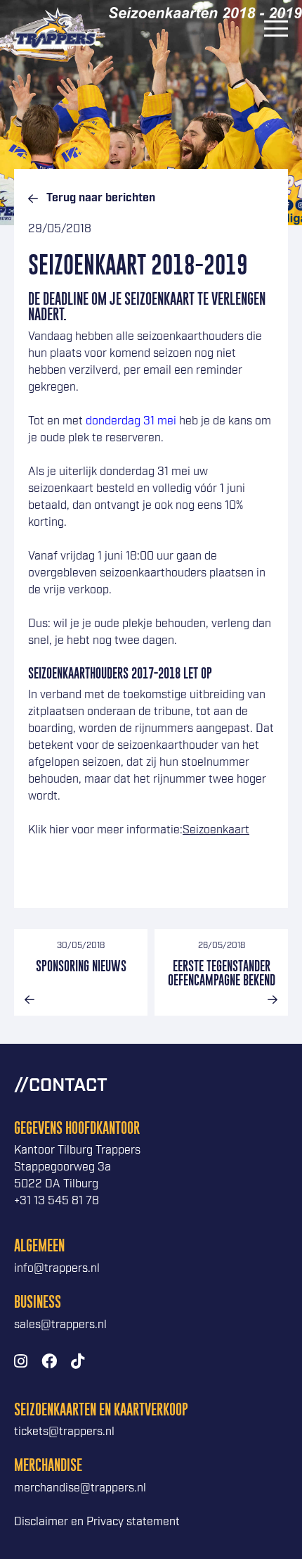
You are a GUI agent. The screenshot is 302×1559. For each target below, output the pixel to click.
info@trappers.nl (57, 1268)
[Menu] (276, 28)
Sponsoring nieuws (81, 966)
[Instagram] (20, 1362)
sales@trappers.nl (60, 1325)
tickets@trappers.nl (64, 1432)
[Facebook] (49, 1362)
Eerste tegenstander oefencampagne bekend (221, 973)
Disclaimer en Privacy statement (97, 1522)
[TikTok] (77, 1362)
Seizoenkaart (216, 830)
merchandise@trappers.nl (80, 1488)
